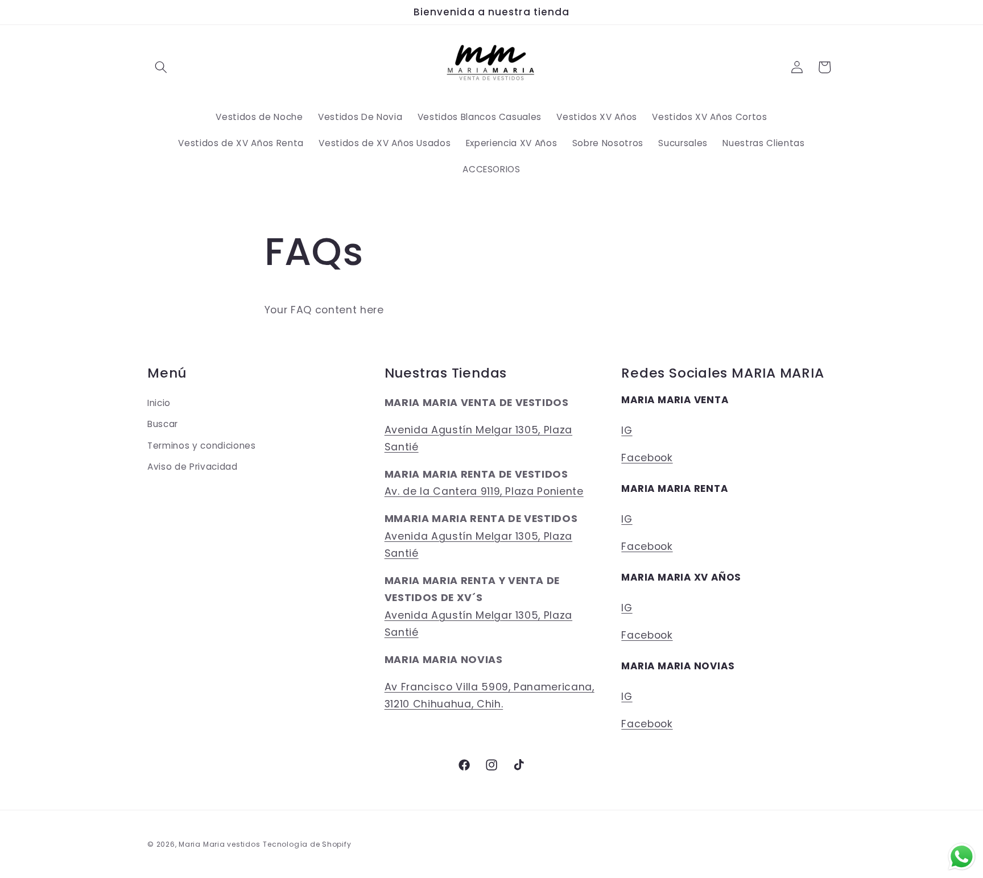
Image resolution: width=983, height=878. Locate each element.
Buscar (162, 423)
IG (626, 430)
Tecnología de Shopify (307, 844)
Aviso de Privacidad (192, 467)
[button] (161, 67)
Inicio (159, 402)
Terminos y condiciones (201, 445)
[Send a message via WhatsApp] (961, 856)
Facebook (646, 457)
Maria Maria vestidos (219, 844)
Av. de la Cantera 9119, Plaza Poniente (484, 491)
